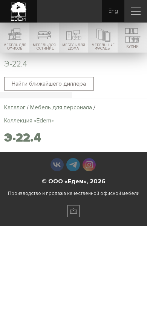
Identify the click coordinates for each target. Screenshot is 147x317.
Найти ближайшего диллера (49, 84)
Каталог (14, 107)
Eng (113, 11)
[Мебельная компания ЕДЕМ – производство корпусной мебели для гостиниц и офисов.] (18, 11)
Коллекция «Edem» (29, 120)
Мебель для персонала (61, 107)
